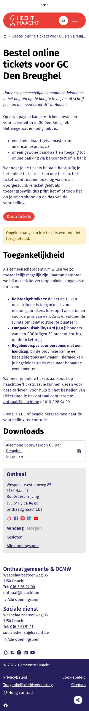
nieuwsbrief (32, 104)
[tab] (15, 528)
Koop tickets (19, 216)
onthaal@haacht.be (21, 401)
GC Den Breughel (53, 122)
